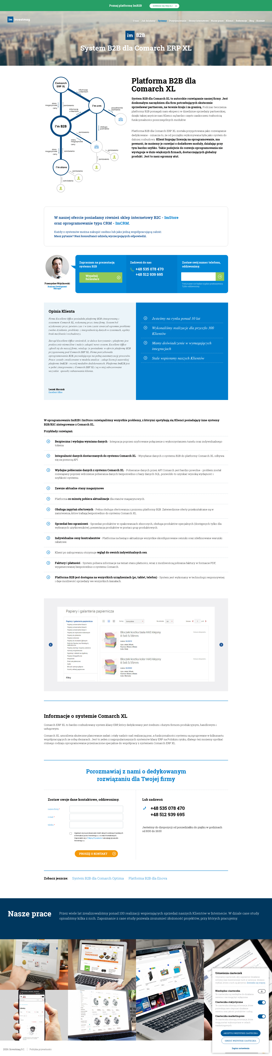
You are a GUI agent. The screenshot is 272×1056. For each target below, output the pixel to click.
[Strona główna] (19, 19)
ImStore (171, 217)
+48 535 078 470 (150, 269)
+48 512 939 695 (149, 274)
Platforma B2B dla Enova (148, 878)
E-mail (51, 817)
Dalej (221, 645)
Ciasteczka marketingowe (229, 1016)
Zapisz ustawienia (240, 1048)
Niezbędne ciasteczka (227, 990)
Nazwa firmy (54, 809)
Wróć (51, 645)
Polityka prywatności (40, 1049)
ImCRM (122, 223)
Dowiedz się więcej (163, 6)
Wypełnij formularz (92, 277)
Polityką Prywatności (94, 838)
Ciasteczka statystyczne (229, 1002)
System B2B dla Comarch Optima (98, 878)
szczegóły (34, 967)
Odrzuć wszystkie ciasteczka (240, 1040)
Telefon (51, 825)
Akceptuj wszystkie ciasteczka (241, 1033)
